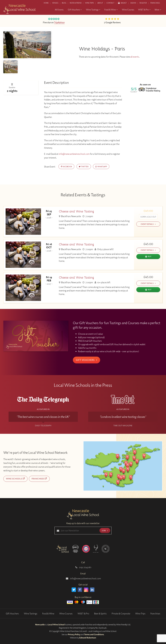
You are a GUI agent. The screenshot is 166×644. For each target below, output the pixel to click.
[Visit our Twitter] (74, 589)
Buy (149, 256)
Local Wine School (56, 624)
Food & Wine (48, 613)
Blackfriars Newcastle (71, 216)
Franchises (155, 3)
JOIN (104, 530)
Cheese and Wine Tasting (76, 211)
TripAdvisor (59, 22)
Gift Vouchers (85, 359)
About (100, 3)
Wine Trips (140, 613)
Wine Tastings (30, 613)
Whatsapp (102, 166)
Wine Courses (65, 613)
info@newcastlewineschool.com (74, 153)
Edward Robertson (87, 637)
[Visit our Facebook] (80, 589)
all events (134, 56)
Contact (110, 3)
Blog (64, 3)
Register (143, 3)
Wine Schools (14, 478)
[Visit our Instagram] (86, 589)
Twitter (84, 166)
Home (46, 3)
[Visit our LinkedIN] (92, 589)
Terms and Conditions (94, 634)
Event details (147, 224)
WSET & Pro (83, 613)
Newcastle (40, 624)
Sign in (133, 3)
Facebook (67, 166)
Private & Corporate (121, 613)
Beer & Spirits (100, 613)
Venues (55, 3)
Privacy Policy (74, 634)
